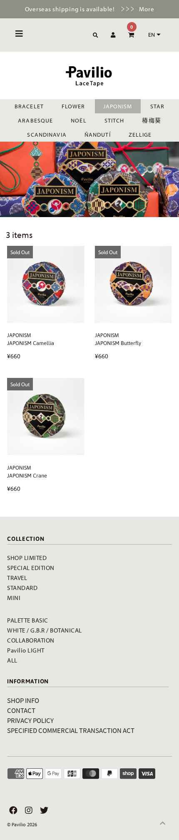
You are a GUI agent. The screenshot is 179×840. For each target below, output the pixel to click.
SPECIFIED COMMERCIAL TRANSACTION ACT (70, 730)
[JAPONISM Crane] (45, 416)
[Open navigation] (19, 35)
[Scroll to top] (162, 823)
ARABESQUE (35, 120)
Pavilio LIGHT (26, 650)
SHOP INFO (23, 700)
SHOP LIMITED (27, 558)
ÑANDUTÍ (98, 134)
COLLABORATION (31, 640)
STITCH (114, 120)
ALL (12, 660)
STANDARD (22, 588)
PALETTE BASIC (27, 620)
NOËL (78, 120)
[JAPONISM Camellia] (45, 284)
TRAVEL (17, 578)
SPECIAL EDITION (31, 568)
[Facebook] (12, 810)
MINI (13, 598)
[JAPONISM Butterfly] (133, 284)
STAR (157, 106)
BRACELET (29, 106)
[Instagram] (27, 810)
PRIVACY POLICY (30, 720)
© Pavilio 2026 (22, 824)
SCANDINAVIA (46, 134)
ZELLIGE (140, 134)
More (146, 9)
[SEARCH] (94, 35)
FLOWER (73, 106)
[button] (153, 34)
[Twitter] (43, 810)
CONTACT (21, 710)
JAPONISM (117, 106)
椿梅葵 (151, 120)
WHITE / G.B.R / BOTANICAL (44, 630)
